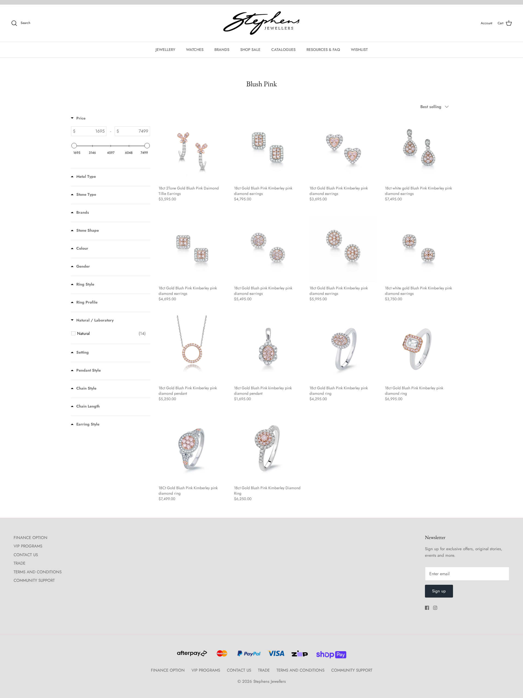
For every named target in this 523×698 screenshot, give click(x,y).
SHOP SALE (250, 49)
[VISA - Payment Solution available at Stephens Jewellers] (275, 656)
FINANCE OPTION (30, 538)
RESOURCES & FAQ (323, 49)
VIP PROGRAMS (28, 546)
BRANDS (221, 49)
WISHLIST (359, 49)
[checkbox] (111, 333)
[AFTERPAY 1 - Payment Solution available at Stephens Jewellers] (191, 656)
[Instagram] (435, 608)
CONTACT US (26, 555)
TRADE (19, 563)
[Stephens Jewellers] (261, 23)
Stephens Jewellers (269, 681)
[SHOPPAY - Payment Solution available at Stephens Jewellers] (329, 656)
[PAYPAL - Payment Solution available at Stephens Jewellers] (248, 656)
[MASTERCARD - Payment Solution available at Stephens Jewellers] (221, 656)
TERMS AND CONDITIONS (38, 572)
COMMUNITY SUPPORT (34, 580)
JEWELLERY (165, 49)
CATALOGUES (283, 49)
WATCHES (194, 49)
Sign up (439, 591)
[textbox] (90, 131)
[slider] (74, 145)
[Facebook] (427, 608)
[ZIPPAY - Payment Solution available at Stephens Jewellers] (299, 656)
